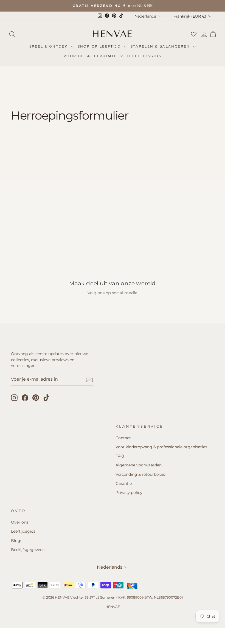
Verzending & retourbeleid (140, 474)
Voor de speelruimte (91, 56)
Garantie (124, 483)
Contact (123, 438)
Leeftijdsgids (144, 56)
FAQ (120, 456)
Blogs (16, 540)
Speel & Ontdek (49, 46)
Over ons (19, 522)
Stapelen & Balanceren (161, 46)
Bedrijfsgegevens (27, 549)
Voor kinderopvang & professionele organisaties (161, 447)
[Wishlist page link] (193, 34)
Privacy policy (129, 492)
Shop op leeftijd (100, 46)
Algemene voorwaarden (139, 465)
